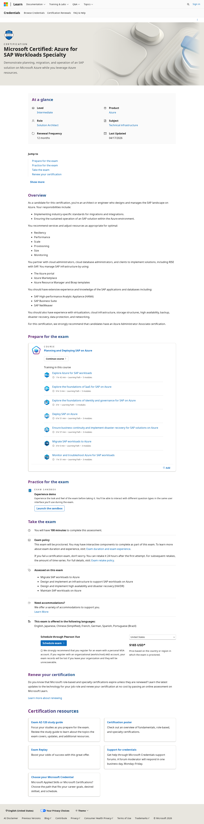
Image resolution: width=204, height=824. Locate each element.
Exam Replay (39, 749)
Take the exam (40, 170)
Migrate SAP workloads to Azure (71, 441)
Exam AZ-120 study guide (47, 722)
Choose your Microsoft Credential (52, 777)
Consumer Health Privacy (97, 818)
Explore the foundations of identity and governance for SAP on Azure (94, 400)
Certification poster (119, 722)
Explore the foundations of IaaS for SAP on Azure (81, 386)
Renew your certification (47, 174)
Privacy (74, 818)
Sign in (196, 4)
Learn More (41, 611)
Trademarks (141, 818)
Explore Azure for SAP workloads (72, 373)
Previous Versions (31, 818)
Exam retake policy (102, 560)
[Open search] (188, 4)
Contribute (61, 818)
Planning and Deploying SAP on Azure (68, 350)
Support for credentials (121, 749)
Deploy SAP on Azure (64, 414)
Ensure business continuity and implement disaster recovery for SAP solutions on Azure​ (105, 427)
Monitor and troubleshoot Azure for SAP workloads (83, 455)
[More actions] (197, 19)
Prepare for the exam (45, 161)
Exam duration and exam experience (108, 549)
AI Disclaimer (11, 818)
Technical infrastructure (123, 125)
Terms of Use (124, 818)
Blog (46, 818)
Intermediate (45, 112)
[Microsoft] (6, 4)
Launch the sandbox (49, 508)
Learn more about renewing (45, 698)
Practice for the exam (45, 165)
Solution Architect (47, 125)
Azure (112, 112)
